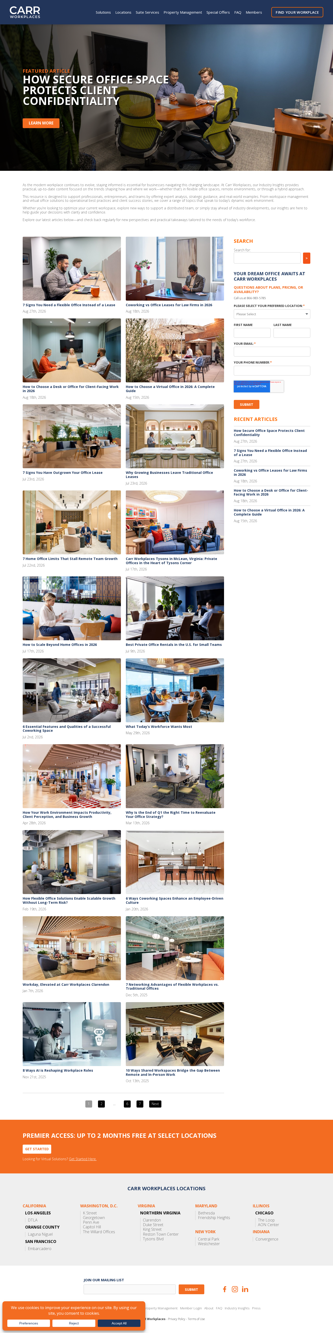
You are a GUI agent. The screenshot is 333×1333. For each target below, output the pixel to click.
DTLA (33, 1220)
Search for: (242, 250)
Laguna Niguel (40, 1234)
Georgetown (94, 1217)
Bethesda (206, 1213)
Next (155, 1103)
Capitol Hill (92, 1227)
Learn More (41, 123)
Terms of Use (196, 1319)
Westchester (209, 1243)
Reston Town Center (161, 1234)
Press (256, 1308)
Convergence (266, 1239)
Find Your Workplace (297, 12)
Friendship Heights (214, 1217)
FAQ (237, 12)
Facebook (225, 1289)
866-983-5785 (256, 298)
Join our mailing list (104, 1280)
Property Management (183, 12)
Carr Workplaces (28, 12)
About (209, 1308)
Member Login (191, 1308)
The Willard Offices (99, 1232)
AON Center (268, 1224)
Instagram (235, 1289)
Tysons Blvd (153, 1239)
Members (254, 12)
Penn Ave (91, 1222)
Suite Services (147, 12)
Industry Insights (237, 1308)
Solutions (103, 12)
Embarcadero (39, 1248)
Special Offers (218, 12)
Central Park (208, 1239)
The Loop (266, 1220)
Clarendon (152, 1220)
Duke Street (153, 1224)
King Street (152, 1229)
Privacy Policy (176, 1319)
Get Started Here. (83, 1159)
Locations (123, 12)
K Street (90, 1213)
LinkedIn (245, 1289)
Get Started (37, 1149)
